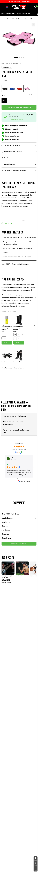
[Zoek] (31, 7)
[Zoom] (33, 24)
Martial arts (19, 530)
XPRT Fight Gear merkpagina (19, 543)
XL (18, 338)
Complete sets (19, 538)
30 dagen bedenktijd (11, 129)
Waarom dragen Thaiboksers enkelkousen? (13, 423)
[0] (34, 7)
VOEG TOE (7, 342)
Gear (8, 19)
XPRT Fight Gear (16, 19)
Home (3, 19)
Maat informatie (9, 164)
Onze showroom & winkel (13, 152)
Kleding (19, 526)
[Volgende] (34, 325)
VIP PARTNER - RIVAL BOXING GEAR (19, 1)
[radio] (5, 88)
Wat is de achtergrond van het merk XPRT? (16, 431)
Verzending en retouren (12, 145)
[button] (7, 7)
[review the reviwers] (8, 464)
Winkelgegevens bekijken (16, 119)
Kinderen (19, 534)
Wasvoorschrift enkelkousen (14, 368)
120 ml (4, 338)
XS (15, 334)
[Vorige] (3, 325)
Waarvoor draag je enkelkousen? (15, 416)
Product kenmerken (10, 158)
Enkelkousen (26, 19)
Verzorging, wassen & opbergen (15, 170)
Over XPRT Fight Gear (19, 513)
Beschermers (19, 522)
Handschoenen (19, 518)
